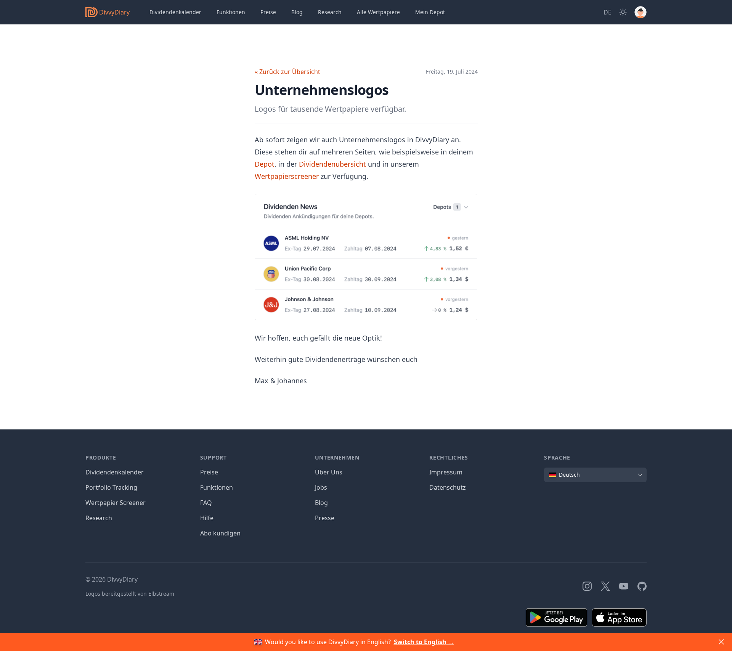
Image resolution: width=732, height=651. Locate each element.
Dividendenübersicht (332, 164)
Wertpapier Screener (115, 502)
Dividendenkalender (175, 12)
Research (98, 518)
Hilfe (207, 518)
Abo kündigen (220, 533)
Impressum (445, 472)
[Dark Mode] (623, 12)
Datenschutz (447, 487)
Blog (321, 502)
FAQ (206, 502)
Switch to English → (424, 642)
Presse (324, 518)
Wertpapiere (378, 12)
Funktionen (231, 12)
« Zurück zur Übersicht (287, 72)
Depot (430, 12)
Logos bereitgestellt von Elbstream (129, 593)
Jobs (321, 487)
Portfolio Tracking (111, 487)
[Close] (721, 641)
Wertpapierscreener (287, 176)
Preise (268, 12)
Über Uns (328, 472)
